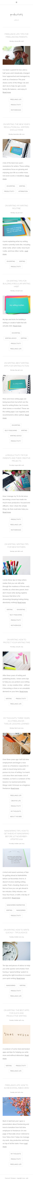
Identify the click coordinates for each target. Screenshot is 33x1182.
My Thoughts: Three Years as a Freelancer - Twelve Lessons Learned (16, 721)
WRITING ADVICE (11, 338)
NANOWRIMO (21, 910)
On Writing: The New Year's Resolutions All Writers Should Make (16, 127)
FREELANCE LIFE (15, 99)
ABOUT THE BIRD (16, 816)
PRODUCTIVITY (16, 105)
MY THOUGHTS (16, 811)
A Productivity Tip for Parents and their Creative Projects (16, 458)
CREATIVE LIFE (16, 801)
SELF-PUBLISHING (11, 430)
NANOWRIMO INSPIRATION (16, 905)
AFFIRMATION (23, 191)
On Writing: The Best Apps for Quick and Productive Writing (16, 1013)
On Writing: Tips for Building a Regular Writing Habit (16, 284)
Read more (7, 92)
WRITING (22, 186)
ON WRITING (11, 186)
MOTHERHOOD (16, 110)
